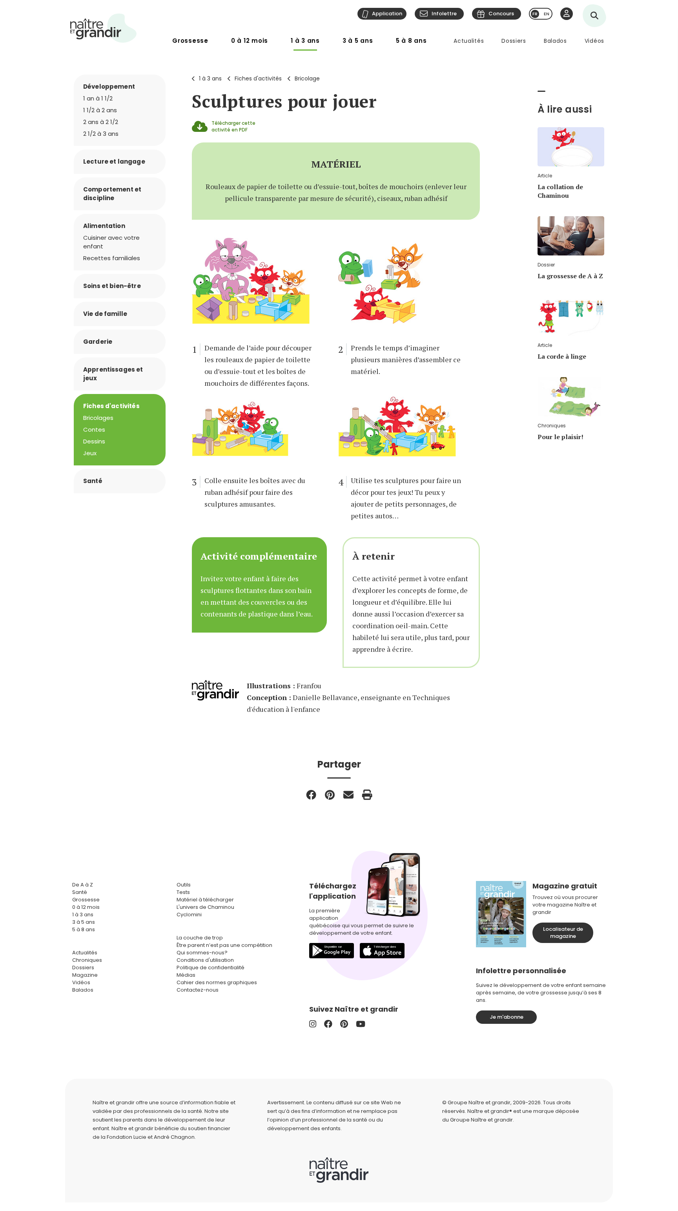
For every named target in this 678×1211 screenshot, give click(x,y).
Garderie (97, 341)
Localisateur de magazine (563, 932)
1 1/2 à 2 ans (100, 110)
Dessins (94, 441)
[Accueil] (103, 28)
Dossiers (513, 41)
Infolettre (444, 13)
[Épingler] (330, 795)
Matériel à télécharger (205, 899)
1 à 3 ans (305, 40)
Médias (186, 975)
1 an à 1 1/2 (98, 98)
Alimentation (104, 226)
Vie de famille (105, 314)
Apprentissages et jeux (113, 373)
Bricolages (98, 418)
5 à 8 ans (411, 40)
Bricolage (307, 78)
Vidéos (594, 41)
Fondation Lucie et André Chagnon (151, 1137)
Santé (92, 481)
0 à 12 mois (249, 40)
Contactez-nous (198, 990)
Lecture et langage (114, 161)
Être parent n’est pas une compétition (224, 945)
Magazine (85, 975)
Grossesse (190, 40)
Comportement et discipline (112, 193)
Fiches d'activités (258, 78)
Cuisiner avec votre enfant (111, 241)
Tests (183, 892)
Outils (184, 884)
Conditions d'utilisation (205, 960)
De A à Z (82, 884)
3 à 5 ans (358, 40)
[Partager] (311, 795)
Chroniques (87, 960)
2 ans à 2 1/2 (100, 122)
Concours (501, 13)
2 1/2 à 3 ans (100, 133)
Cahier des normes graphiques (217, 982)
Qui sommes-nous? (202, 952)
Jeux (90, 453)
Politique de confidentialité (210, 967)
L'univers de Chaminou (205, 907)
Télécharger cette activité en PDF (233, 126)
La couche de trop (200, 937)
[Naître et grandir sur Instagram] (312, 1024)
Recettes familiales (111, 258)
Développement (109, 86)
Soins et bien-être (112, 286)
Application (387, 13)
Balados (555, 41)
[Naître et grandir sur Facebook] (328, 1024)
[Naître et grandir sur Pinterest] (344, 1024)
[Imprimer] (367, 795)
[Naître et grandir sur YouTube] (360, 1024)
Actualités (469, 41)
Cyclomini (189, 914)
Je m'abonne (506, 1017)
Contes (94, 429)
